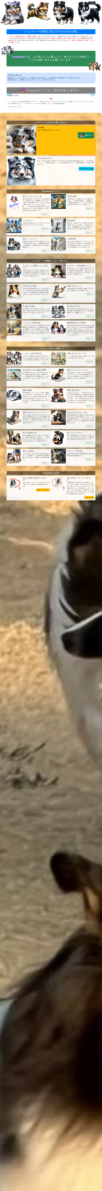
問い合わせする (85, 169)
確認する (87, 135)
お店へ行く (88, 497)
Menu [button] (92, 3)
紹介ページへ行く (42, 490)
